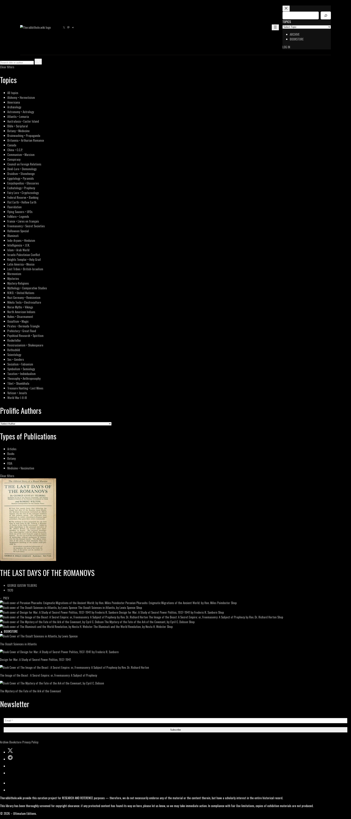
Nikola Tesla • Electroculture (24, 302)
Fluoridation (14, 207)
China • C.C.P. (15, 150)
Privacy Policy (30, 742)
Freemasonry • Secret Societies (26, 226)
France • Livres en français (23, 221)
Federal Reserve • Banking (22, 197)
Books (10, 453)
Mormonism (14, 273)
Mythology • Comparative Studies (27, 288)
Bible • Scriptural (17, 126)
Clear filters (7, 67)
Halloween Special (18, 231)
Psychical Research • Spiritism (25, 335)
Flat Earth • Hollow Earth (21, 202)
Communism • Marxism (21, 154)
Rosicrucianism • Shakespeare (25, 345)
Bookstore (15, 742)
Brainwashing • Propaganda (23, 135)
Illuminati (13, 235)
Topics (286, 21)
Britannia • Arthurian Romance (25, 140)
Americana (13, 102)
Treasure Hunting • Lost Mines (25, 388)
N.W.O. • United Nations (20, 292)
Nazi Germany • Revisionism (23, 297)
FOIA (9, 463)
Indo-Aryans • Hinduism (21, 240)
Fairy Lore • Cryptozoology (23, 192)
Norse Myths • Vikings (20, 307)
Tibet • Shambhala (18, 383)
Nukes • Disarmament (20, 316)
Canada (11, 145)
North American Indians (21, 311)
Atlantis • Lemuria (18, 116)
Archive (4, 742)
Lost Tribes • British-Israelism (25, 269)
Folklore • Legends (18, 216)
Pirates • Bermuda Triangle (23, 326)
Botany (11, 458)
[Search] (326, 15)
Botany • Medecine (18, 130)
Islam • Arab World (18, 250)
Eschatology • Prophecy (21, 188)
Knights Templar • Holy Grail (24, 259)
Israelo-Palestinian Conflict (23, 254)
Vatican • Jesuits (17, 393)
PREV (5, 598)
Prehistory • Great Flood (21, 331)
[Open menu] (275, 27)
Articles (11, 449)
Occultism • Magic (18, 321)
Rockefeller (14, 340)
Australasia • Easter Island (23, 121)
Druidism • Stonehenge (21, 173)
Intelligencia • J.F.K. (18, 245)
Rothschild (13, 350)
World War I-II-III (17, 397)
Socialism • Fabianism (20, 364)
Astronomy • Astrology (20, 111)
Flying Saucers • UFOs (20, 211)
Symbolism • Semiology (21, 369)
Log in (286, 47)
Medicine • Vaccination (20, 468)
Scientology (14, 354)
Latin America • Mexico (21, 264)
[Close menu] (286, 8)
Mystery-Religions (18, 283)
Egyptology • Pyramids (20, 178)
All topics (12, 92)
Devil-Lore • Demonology (22, 169)
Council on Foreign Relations (24, 164)
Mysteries (13, 278)
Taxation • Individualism (21, 373)
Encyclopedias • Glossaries (23, 183)
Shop (234, 602)
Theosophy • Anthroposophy (24, 378)
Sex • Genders (15, 359)
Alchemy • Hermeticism (21, 97)
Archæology (14, 107)
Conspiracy (13, 159)
